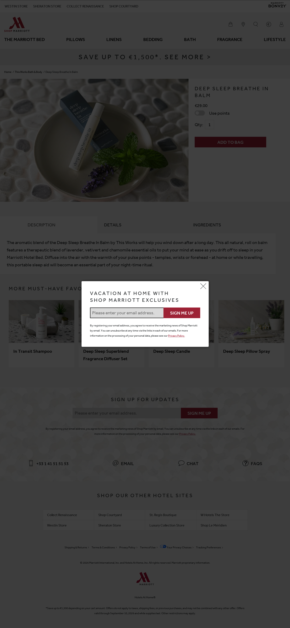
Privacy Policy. (176, 335)
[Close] (203, 286)
